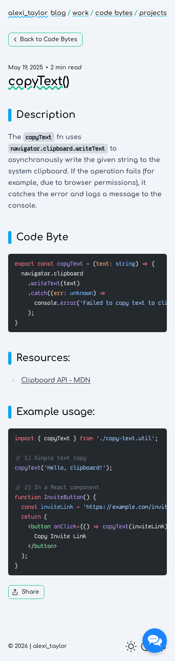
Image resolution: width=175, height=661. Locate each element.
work (80, 13)
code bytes (114, 13)
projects (153, 13)
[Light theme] (131, 646)
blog (58, 13)
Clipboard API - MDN (55, 380)
